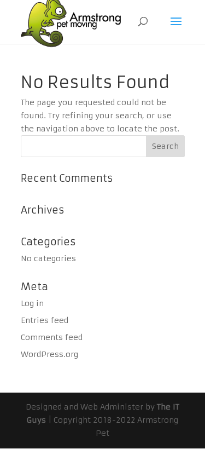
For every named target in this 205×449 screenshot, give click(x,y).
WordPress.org (49, 354)
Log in (32, 303)
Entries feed (44, 320)
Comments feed (52, 337)
